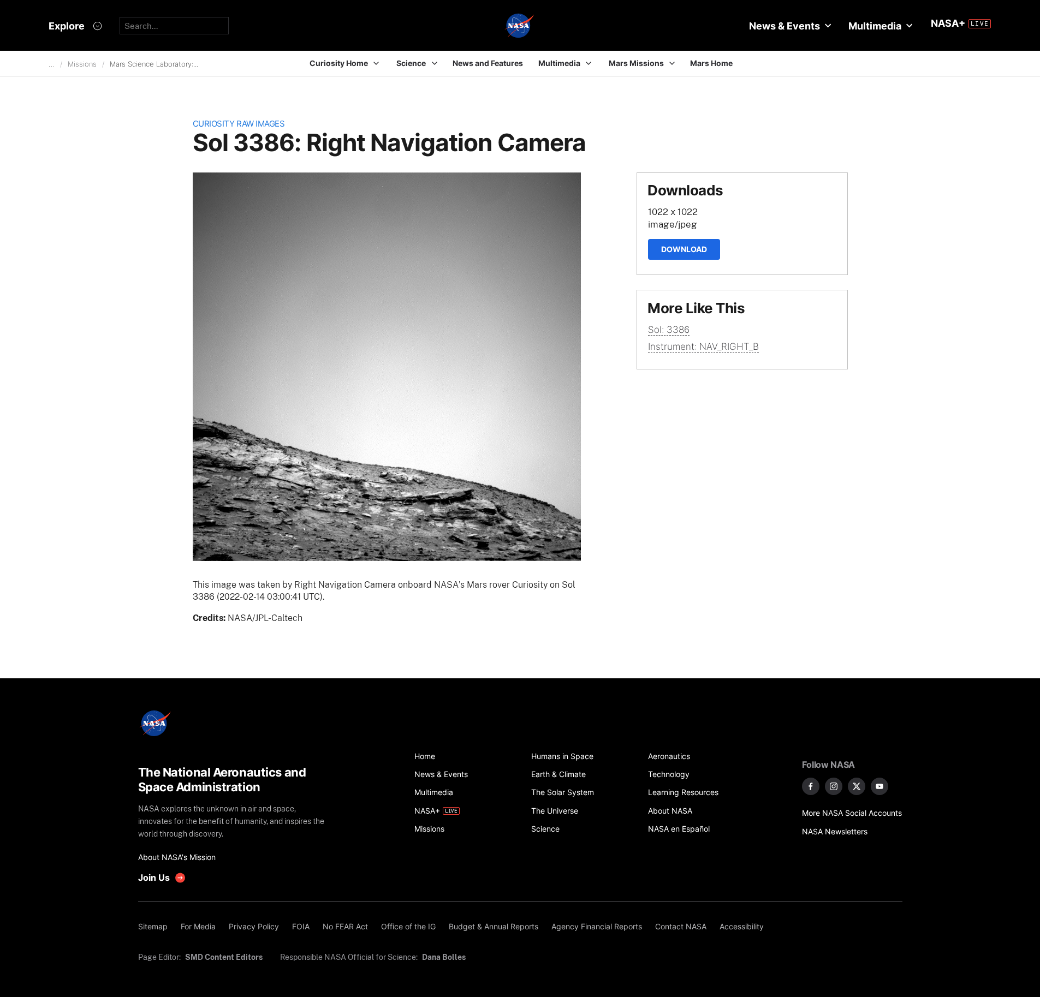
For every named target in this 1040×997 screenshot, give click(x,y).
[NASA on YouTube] (879, 786)
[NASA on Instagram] (833, 786)
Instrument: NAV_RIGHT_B (703, 346)
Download (684, 249)
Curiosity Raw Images (239, 123)
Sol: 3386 (669, 329)
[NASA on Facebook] (810, 786)
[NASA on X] (856, 786)
